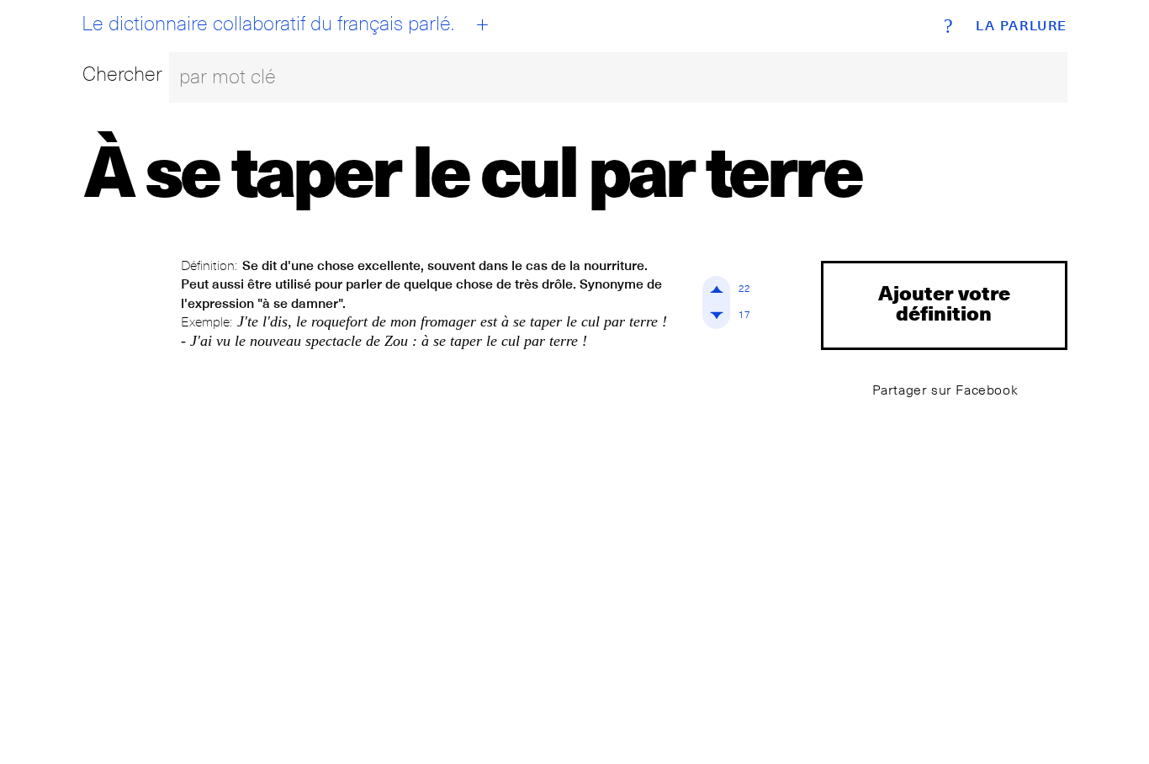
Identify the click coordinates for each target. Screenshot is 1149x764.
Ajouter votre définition (944, 302)
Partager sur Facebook (945, 390)
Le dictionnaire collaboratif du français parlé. (268, 23)
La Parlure (1021, 26)
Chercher (122, 73)
